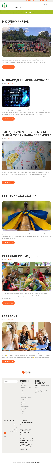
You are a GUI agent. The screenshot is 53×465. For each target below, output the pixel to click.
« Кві (5, 436)
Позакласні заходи (25, 406)
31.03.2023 (10, 83)
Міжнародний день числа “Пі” (25, 80)
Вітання (22, 395)
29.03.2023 (10, 138)
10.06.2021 (10, 259)
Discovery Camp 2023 (16, 21)
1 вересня (10, 316)
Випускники (23, 394)
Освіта (22, 401)
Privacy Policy (38, 462)
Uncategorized (24, 389)
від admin (4, 25)
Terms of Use (31, 462)
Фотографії (23, 415)
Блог (22, 392)
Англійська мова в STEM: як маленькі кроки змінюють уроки (25, 431)
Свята (22, 411)
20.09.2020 (10, 319)
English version (24, 383)
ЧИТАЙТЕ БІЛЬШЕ (8, 67)
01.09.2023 (10, 25)
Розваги (22, 409)
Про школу (23, 408)
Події (22, 404)
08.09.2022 (10, 199)
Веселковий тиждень (20, 255)
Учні (22, 413)
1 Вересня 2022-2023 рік (19, 195)
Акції (22, 390)
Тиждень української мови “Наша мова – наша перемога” (26, 133)
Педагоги (23, 402)
